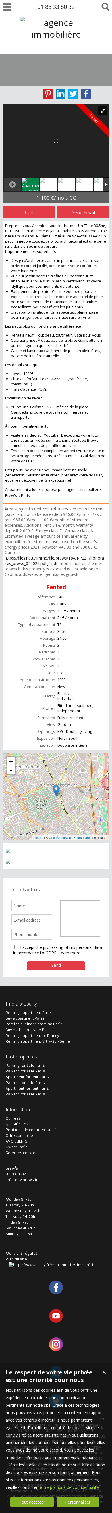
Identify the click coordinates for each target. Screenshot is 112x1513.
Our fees (13, 1118)
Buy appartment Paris (25, 1018)
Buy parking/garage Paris (28, 1030)
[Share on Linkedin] (60, 94)
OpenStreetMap (60, 837)
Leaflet (38, 837)
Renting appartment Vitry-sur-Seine (38, 1041)
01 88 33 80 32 (56, 7)
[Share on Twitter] (73, 94)
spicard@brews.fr (22, 1180)
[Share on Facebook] (86, 94)
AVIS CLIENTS (16, 1141)
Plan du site (16, 1259)
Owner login (17, 1147)
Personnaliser (77, 1502)
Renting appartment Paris (29, 1012)
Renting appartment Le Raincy (32, 1035)
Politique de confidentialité (31, 1130)
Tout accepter (32, 1502)
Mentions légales (22, 1253)
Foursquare (82, 837)
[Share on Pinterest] (48, 94)
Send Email (83, 212)
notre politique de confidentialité (69, 1487)
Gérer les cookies (21, 1153)
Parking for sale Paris (25, 1065)
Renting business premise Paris (34, 1024)
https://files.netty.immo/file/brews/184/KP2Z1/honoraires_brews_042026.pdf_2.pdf (54, 560)
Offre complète (19, 1135)
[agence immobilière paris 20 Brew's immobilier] (56, 58)
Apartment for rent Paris (27, 1077)
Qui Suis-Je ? (17, 1124)
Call (29, 212)
